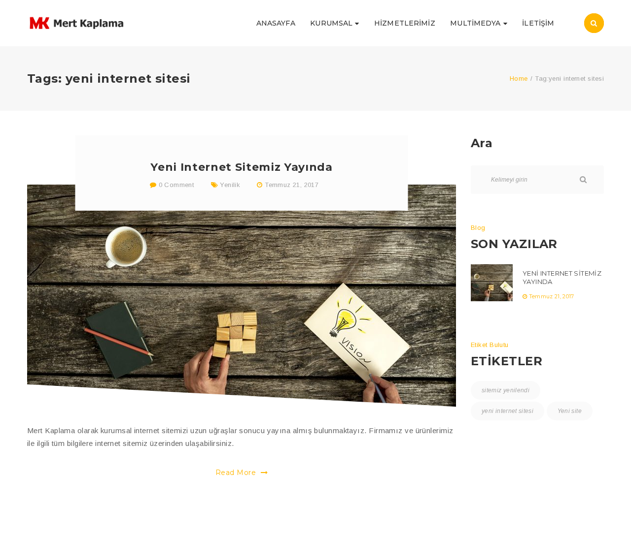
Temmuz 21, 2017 (291, 185)
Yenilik (230, 185)
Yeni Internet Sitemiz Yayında (241, 167)
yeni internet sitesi (507, 411)
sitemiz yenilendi (505, 390)
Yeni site (570, 411)
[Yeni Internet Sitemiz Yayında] (241, 296)
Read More (236, 472)
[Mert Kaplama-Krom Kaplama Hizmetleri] (76, 22)
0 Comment (175, 185)
